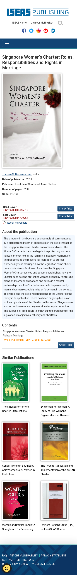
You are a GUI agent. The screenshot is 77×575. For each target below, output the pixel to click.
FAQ (4, 555)
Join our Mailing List (42, 22)
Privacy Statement (53, 555)
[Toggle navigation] (7, 43)
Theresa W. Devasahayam (17, 174)
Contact (8, 559)
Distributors (25, 559)
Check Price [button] (65, 208)
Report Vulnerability (24, 555)
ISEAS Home (19, 22)
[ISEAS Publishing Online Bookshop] (38, 12)
